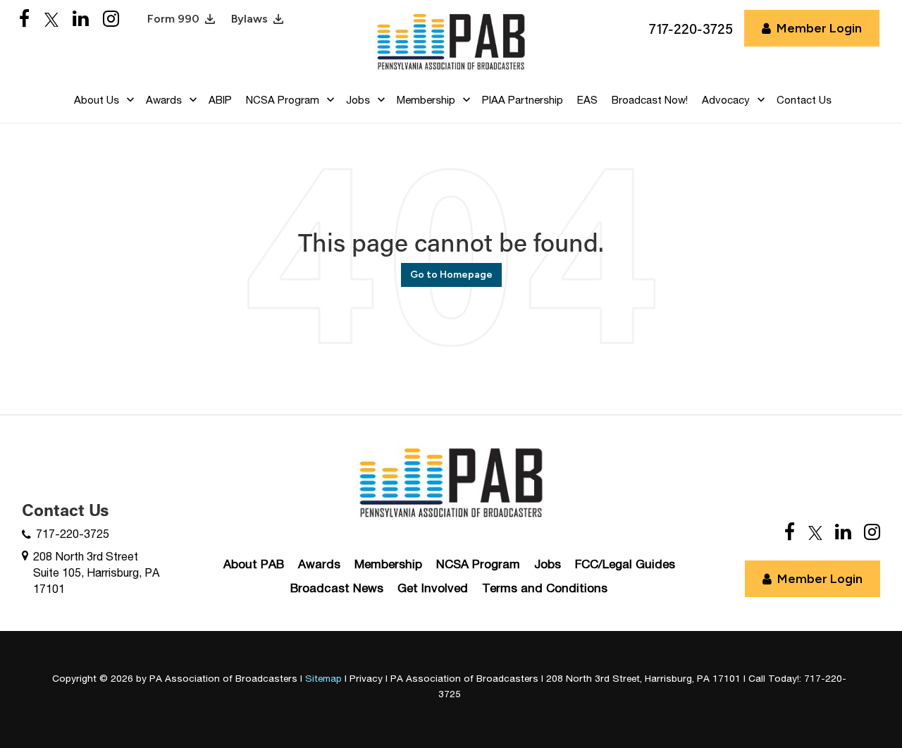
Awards (319, 564)
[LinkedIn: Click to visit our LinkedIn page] (81, 19)
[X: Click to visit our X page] (51, 19)
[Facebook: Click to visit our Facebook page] (24, 19)
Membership (388, 564)
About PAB (253, 564)
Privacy (366, 678)
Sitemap (323, 678)
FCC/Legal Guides (625, 564)
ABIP (220, 100)
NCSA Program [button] (282, 100)
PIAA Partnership (522, 100)
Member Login (819, 28)
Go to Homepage (451, 275)
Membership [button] (426, 100)
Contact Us (804, 100)
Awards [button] (164, 100)
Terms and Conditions (544, 588)
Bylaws (249, 18)
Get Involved (432, 588)
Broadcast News (336, 588)
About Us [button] (96, 100)
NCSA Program (478, 564)
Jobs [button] (358, 100)
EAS (587, 100)
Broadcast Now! (650, 100)
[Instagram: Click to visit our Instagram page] (111, 19)
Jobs (547, 564)
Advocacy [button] (726, 100)
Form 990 (173, 18)
